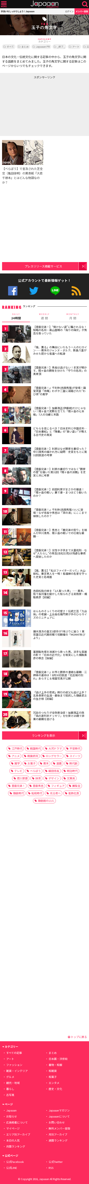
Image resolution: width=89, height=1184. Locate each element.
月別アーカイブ (58, 1134)
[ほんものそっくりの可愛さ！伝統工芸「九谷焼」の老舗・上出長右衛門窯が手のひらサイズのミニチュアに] (16, 619)
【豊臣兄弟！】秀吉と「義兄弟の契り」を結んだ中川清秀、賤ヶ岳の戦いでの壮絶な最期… (60, 533)
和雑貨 (53, 1071)
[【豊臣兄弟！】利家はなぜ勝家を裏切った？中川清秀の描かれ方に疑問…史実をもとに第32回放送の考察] (16, 456)
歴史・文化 (55, 1089)
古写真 (10, 1095)
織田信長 (53, 771)
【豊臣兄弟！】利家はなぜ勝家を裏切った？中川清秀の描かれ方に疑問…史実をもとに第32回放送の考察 (60, 452)
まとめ (25, 46)
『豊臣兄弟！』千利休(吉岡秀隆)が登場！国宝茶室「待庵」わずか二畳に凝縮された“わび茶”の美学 (59, 391)
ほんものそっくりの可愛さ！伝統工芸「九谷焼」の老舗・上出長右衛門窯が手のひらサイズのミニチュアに (60, 614)
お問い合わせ (57, 1122)
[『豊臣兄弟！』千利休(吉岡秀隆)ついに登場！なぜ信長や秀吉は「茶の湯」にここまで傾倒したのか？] (16, 517)
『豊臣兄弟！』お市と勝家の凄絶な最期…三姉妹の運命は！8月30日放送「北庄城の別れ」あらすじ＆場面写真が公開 (60, 675)
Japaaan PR (43, 46)
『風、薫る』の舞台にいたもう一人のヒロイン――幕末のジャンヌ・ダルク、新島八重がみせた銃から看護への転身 (60, 350)
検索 (85, 4)
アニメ (16, 756)
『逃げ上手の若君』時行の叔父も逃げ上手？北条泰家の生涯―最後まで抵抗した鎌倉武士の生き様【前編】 (60, 695)
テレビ (18, 771)
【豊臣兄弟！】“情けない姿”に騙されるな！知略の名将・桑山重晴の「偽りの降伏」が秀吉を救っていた (60, 330)
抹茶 (38, 778)
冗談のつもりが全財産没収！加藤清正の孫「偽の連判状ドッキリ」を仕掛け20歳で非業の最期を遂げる (58, 716)
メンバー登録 (82, 11)
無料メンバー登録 (59, 1128)
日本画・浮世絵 (58, 1059)
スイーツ (75, 756)
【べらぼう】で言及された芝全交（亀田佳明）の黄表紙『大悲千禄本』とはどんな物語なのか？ (22, 175)
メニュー (4, 4)
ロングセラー (54, 756)
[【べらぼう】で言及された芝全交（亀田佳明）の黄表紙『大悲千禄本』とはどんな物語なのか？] (22, 153)
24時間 (16, 316)
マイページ (13, 1128)
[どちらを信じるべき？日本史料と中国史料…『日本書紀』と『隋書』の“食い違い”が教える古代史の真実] (16, 436)
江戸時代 (17, 748)
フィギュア (58, 786)
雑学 (17, 763)
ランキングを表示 (43, 735)
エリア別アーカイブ (18, 1134)
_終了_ (61, 46)
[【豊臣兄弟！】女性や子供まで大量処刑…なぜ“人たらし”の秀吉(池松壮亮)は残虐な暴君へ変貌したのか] (16, 558)
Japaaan (44, 4)
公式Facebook (12, 290)
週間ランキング (58, 1140)
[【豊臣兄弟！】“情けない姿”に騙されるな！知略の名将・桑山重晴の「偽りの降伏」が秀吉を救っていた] (16, 334)
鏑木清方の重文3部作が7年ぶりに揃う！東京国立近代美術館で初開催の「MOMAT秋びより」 (59, 634)
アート (75, 46)
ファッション (14, 1065)
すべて (10, 46)
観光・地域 (13, 1083)
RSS (76, 290)
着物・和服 (55, 1065)
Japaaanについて (59, 1116)
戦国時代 (35, 748)
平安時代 (75, 748)
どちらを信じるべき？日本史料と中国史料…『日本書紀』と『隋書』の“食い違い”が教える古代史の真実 (60, 431)
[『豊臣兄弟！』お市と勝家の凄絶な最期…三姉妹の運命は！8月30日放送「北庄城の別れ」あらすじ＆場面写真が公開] (16, 679)
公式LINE (55, 290)
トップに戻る (78, 1037)
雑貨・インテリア (17, 1071)
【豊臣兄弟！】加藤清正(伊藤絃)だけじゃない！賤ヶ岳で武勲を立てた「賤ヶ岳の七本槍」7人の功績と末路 (59, 411)
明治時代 (72, 771)
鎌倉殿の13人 (46, 801)
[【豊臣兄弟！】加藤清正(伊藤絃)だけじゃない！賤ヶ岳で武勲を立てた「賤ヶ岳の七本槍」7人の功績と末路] (16, 415)
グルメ (10, 1077)
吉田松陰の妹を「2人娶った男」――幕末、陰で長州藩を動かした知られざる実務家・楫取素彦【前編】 (60, 594)
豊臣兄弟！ (18, 786)
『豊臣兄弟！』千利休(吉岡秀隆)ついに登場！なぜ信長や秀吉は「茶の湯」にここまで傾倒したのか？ (60, 513)
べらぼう (35, 771)
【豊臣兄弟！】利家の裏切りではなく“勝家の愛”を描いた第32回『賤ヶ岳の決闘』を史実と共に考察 (59, 472)
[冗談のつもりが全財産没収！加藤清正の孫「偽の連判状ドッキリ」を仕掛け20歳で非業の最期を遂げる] (16, 720)
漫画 (59, 763)
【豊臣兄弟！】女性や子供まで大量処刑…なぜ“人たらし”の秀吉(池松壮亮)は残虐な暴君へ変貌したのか (60, 553)
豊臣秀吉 (38, 786)
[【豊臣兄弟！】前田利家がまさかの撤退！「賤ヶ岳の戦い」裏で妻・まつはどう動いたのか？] (16, 497)
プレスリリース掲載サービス (43, 266)
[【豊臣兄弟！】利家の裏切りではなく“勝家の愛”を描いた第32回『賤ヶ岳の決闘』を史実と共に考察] (16, 476)
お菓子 (32, 763)
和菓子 (53, 1077)
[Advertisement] (31, 106)
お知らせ (11, 1116)
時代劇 (73, 763)
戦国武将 (32, 756)
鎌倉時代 (18, 793)
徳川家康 (22, 778)
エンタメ (54, 1083)
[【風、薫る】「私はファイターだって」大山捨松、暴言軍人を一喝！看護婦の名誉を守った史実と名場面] (16, 578)
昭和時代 (36, 793)
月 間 (72, 316)
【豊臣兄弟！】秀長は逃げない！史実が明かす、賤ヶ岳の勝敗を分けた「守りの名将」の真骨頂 (60, 370)
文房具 (71, 778)
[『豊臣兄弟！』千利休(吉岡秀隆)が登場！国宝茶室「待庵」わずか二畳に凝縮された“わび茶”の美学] (16, 395)
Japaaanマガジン (59, 1110)
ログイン (69, 11)
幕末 (46, 763)
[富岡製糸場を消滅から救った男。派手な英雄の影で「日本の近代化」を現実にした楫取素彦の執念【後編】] (16, 659)
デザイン (53, 778)
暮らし (10, 1089)
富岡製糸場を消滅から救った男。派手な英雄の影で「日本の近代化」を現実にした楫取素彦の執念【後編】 (60, 655)
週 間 (44, 316)
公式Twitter (33, 290)
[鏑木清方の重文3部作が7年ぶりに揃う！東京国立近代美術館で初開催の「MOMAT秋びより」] (16, 639)
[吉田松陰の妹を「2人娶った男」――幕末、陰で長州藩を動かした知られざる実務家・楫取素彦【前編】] (16, 598)
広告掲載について (17, 1122)
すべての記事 (14, 1053)
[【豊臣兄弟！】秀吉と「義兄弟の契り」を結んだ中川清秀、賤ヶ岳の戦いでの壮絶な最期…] (16, 537)
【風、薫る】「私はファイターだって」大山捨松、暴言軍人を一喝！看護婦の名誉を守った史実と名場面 (60, 573)
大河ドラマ (55, 748)
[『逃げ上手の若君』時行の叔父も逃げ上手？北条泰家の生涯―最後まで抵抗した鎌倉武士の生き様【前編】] (16, 700)
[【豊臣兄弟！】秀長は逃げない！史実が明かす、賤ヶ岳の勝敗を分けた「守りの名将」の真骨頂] (16, 375)
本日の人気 (13, 1140)
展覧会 (76, 786)
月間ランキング (15, 1146)
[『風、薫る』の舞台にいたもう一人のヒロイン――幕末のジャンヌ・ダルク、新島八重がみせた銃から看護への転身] (16, 355)
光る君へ (55, 793)
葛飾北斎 (73, 793)
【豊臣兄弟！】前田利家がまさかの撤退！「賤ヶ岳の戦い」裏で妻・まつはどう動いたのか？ (60, 492)
